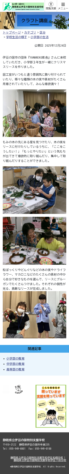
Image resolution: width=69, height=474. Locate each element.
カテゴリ (30, 32)
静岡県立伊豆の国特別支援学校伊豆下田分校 (40, 460)
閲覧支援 (51, 8)
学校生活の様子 (16, 37)
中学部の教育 (15, 363)
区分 (43, 32)
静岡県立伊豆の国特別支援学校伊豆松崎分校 (36, 457)
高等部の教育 (15, 369)
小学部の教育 (15, 358)
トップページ (12, 32)
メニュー (63, 8)
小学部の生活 (40, 37)
